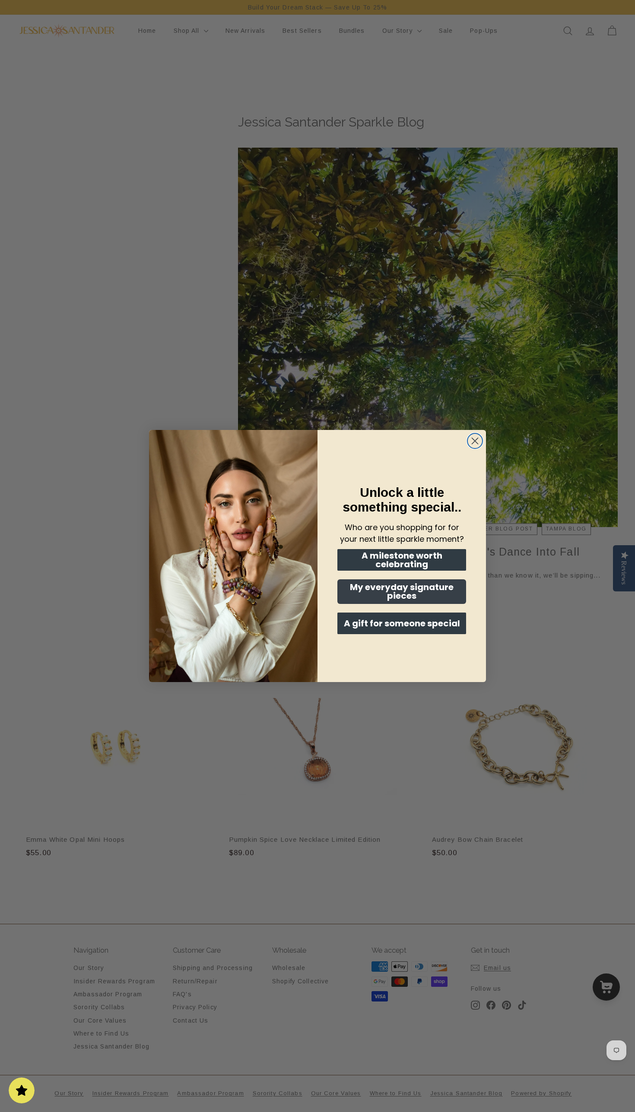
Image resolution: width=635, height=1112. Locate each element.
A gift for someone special (402, 623)
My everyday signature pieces (402, 591)
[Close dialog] (475, 441)
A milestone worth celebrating (402, 560)
